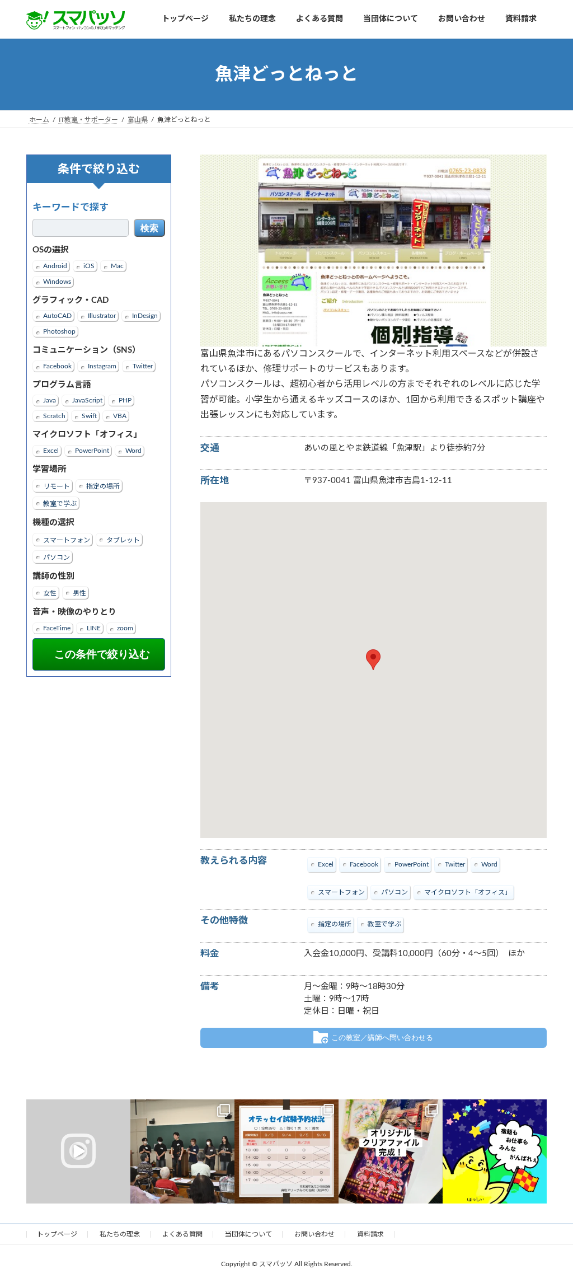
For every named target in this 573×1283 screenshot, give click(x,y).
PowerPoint (92, 450)
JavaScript (87, 400)
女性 (50, 593)
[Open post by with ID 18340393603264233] (495, 1151)
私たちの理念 (120, 1234)
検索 (149, 228)
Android (55, 266)
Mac (117, 266)
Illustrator (102, 315)
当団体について (248, 1234)
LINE (94, 628)
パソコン (56, 557)
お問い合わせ (314, 1234)
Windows (57, 281)
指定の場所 (103, 486)
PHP (125, 400)
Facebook (57, 366)
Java (49, 400)
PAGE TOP (548, 1234)
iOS (89, 266)
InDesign (145, 315)
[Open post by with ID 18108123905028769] (182, 1151)
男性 (79, 593)
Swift (89, 416)
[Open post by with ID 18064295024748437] (286, 1151)
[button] (373, 660)
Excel (51, 450)
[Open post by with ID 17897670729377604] (78, 1151)
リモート (56, 486)
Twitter (143, 366)
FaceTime (57, 628)
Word (133, 450)
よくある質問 (182, 1234)
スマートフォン (66, 540)
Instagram (102, 366)
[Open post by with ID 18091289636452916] (391, 1151)
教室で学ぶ (60, 503)
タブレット (123, 540)
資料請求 (370, 1234)
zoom (125, 628)
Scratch (54, 416)
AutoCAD (57, 315)
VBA (119, 416)
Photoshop (59, 331)
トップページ (57, 1234)
